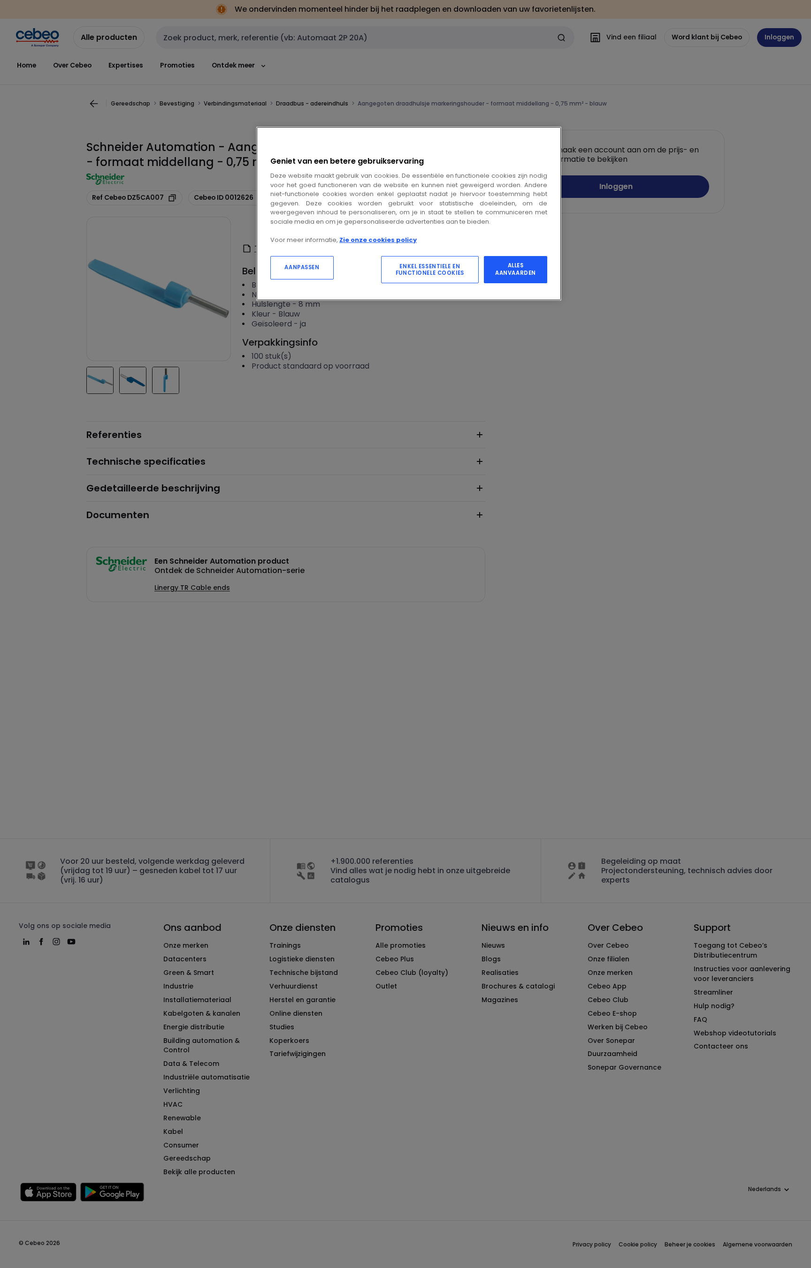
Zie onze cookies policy (378, 239)
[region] (408, 214)
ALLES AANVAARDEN (515, 269)
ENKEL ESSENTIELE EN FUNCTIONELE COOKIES (430, 270)
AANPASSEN (301, 267)
